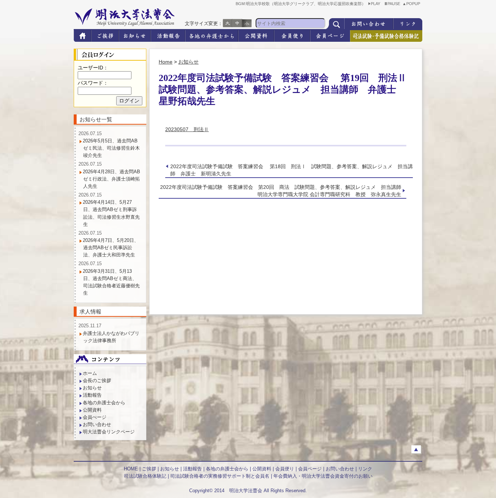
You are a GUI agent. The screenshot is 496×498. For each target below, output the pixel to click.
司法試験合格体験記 (145, 476)
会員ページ (310, 468)
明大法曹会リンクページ (109, 431)
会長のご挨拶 (97, 380)
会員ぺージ (94, 417)
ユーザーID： (93, 67)
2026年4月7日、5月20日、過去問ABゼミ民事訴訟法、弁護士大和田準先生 (111, 248)
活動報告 (92, 395)
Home (165, 62)
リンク (365, 468)
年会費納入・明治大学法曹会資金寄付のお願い (323, 476)
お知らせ (188, 62)
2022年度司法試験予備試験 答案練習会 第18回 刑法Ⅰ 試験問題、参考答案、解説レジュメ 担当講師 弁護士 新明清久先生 (291, 170)
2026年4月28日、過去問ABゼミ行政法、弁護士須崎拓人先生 (111, 179)
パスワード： (93, 83)
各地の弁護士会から (104, 402)
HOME (131, 468)
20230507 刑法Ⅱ (187, 129)
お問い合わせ (97, 424)
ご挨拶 (149, 468)
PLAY (376, 3)
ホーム (90, 373)
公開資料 (92, 410)
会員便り (284, 468)
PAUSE (394, 3)
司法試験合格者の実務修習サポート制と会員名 (219, 476)
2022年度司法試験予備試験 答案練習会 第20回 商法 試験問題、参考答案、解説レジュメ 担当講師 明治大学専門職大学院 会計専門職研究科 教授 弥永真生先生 (283, 190)
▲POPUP (412, 3)
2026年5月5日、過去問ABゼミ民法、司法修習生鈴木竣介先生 (111, 148)
